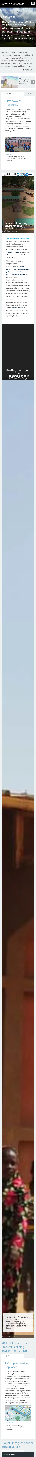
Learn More (9, 161)
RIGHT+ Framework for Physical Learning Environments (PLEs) (15, 1426)
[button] (3, 82)
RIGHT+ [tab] (7, 1356)
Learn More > (23, 83)
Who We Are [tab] (9, 94)
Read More (29, 70)
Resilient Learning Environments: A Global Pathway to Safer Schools (16, 157)
